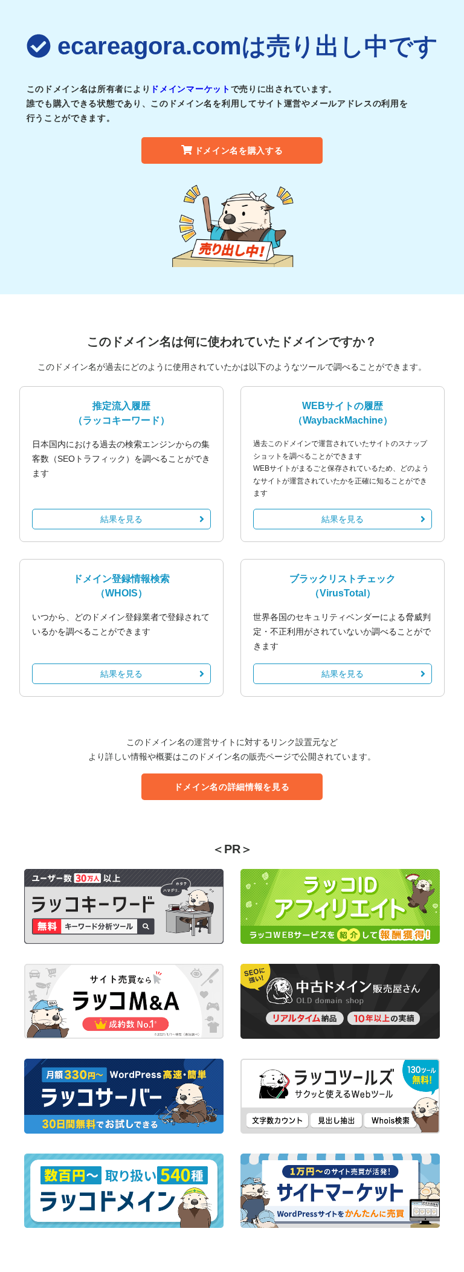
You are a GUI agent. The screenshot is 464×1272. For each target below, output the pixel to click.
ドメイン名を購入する (239, 150)
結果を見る (121, 519)
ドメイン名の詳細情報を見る (231, 787)
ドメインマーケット (190, 89)
